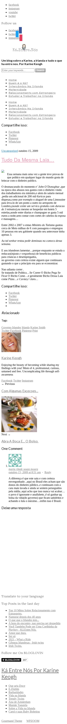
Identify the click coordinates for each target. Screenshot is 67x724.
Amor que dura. (17, 632)
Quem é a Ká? (18, 83)
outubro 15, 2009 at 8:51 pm (25, 472)
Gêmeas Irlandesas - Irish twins (26, 642)
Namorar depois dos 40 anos (25, 616)
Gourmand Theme (11, 720)
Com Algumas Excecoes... (19, 391)
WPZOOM (32, 720)
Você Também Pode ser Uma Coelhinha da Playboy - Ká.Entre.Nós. (33, 628)
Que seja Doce (17, 685)
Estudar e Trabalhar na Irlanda (31, 96)
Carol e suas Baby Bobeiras (24, 711)
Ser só (12, 636)
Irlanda (26, 327)
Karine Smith (37, 327)
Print (35, 330)
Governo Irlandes (11, 327)
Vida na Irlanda (17, 695)
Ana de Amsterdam (19, 701)
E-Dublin (14, 689)
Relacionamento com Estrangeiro (32, 92)
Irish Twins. (15, 645)
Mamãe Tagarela (18, 705)
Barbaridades (16, 692)
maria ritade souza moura (23, 469)
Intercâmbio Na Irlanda (26, 86)
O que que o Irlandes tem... (24, 620)
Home (13, 79)
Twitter (5, 330)
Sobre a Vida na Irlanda (22, 708)
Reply (47, 472)
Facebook (15, 330)
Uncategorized (9, 150)
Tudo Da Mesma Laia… (27, 159)
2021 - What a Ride (20, 639)
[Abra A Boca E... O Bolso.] (19, 431)
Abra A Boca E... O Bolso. (19, 441)
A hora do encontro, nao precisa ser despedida (34, 623)
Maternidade (17, 89)
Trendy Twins (16, 698)
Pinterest (27, 330)
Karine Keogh (11, 358)
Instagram (27, 380)
